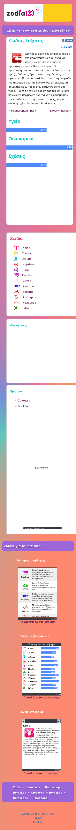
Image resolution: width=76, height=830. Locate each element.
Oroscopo (37, 792)
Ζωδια (54, 619)
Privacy (38, 817)
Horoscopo (40, 797)
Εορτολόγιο (41, 467)
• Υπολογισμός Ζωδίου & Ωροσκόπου (43, 30)
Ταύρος (27, 253)
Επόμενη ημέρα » (60, 110)
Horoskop (19, 792)
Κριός (26, 247)
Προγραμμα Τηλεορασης (33, 528)
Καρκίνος (28, 264)
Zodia (17, 787)
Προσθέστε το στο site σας (37, 621)
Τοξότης (28, 291)
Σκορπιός (29, 286)
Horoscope (33, 787)
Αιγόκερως (30, 297)
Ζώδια (11, 30)
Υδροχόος (29, 302)
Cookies (38, 822)
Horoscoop (52, 787)
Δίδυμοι (27, 258)
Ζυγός (27, 280)
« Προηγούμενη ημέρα (22, 110)
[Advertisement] (42, 353)
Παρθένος (28, 275)
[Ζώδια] (23, 13)
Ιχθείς (26, 308)
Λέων (26, 269)
